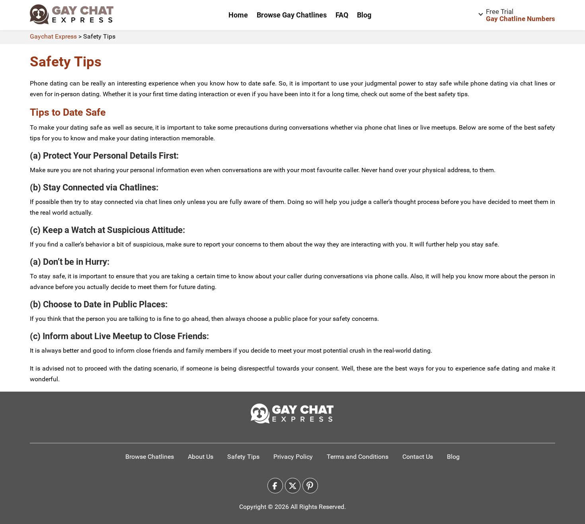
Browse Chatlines (149, 456)
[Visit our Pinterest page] (310, 485)
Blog (364, 15)
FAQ (341, 15)
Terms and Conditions (357, 456)
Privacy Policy (293, 456)
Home (238, 15)
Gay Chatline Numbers (520, 15)
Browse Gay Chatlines (292, 15)
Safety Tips (243, 456)
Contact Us (417, 456)
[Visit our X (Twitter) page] (292, 485)
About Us (200, 456)
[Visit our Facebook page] (275, 485)
